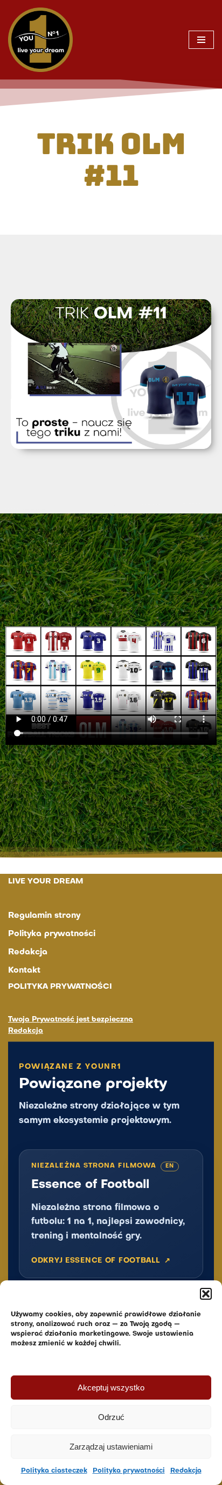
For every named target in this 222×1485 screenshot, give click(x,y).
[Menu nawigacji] (201, 40)
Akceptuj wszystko (111, 1387)
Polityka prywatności (129, 1471)
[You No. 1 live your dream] (40, 40)
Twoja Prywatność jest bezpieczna (70, 1019)
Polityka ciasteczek (54, 1471)
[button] (205, 1293)
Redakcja (186, 1471)
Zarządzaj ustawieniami (111, 1446)
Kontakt (24, 970)
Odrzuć (111, 1417)
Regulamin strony (44, 915)
